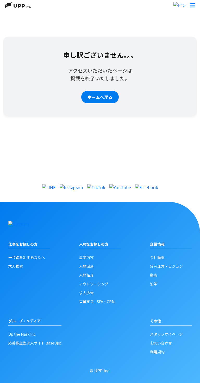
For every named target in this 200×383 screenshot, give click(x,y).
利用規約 (157, 351)
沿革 (153, 283)
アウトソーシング (93, 283)
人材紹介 (86, 275)
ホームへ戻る (100, 97)
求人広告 (86, 292)
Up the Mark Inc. (22, 334)
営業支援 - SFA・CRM (97, 301)
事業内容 (86, 257)
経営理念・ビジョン (166, 266)
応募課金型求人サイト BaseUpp (34, 343)
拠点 (153, 275)
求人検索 (15, 266)
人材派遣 (86, 266)
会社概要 (157, 257)
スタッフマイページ (166, 334)
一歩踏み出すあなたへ (26, 257)
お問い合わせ (161, 343)
